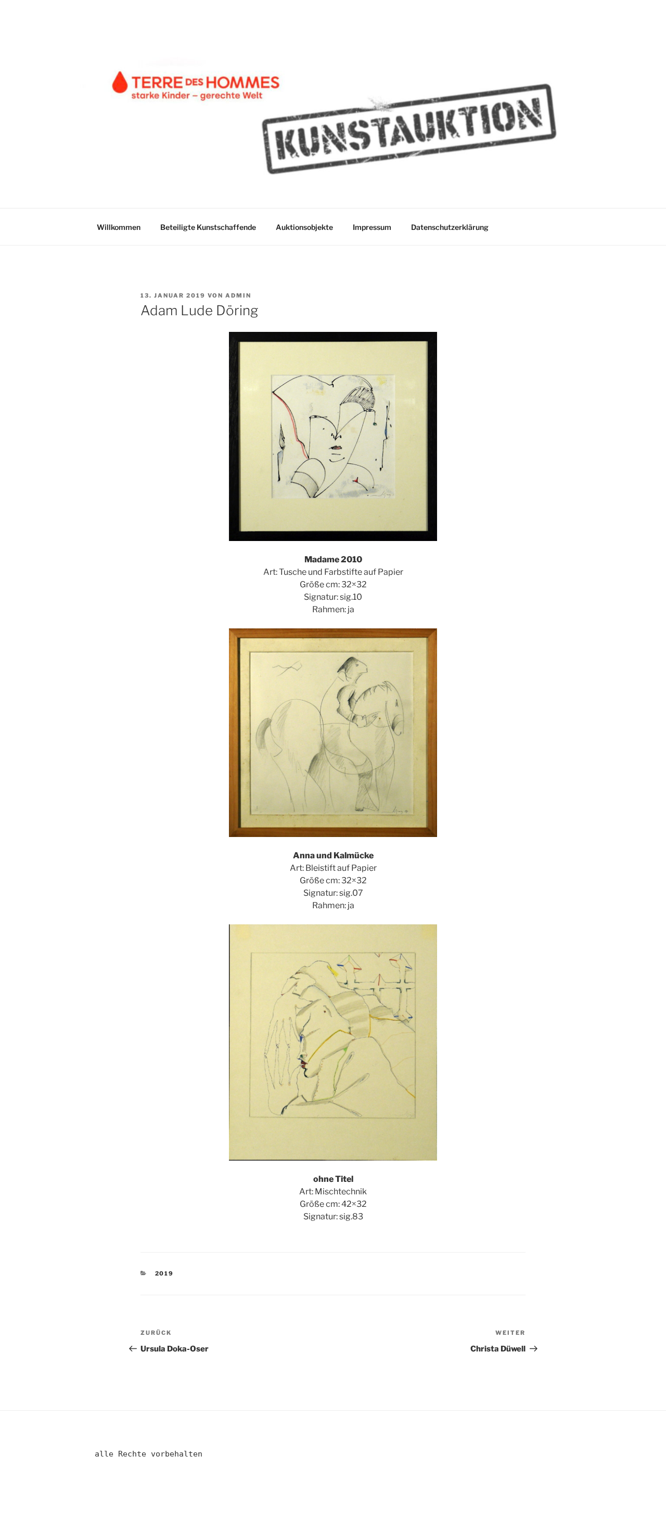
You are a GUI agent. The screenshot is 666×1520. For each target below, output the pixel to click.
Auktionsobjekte (304, 227)
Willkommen (118, 227)
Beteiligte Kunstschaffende (208, 227)
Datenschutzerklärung (450, 227)
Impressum (372, 227)
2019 (164, 1273)
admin (238, 295)
